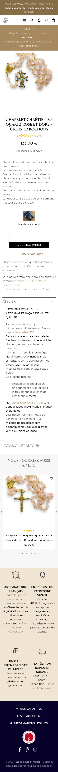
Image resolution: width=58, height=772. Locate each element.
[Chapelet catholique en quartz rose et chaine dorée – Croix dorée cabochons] (29, 501)
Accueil (27, 28)
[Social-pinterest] (27, 749)
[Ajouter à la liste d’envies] (29, 253)
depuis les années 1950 (20, 332)
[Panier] (53, 20)
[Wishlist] (46, 20)
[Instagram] (35, 749)
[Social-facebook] (20, 749)
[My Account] (39, 20)
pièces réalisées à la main (27, 402)
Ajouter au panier (29, 244)
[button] (24, 20)
